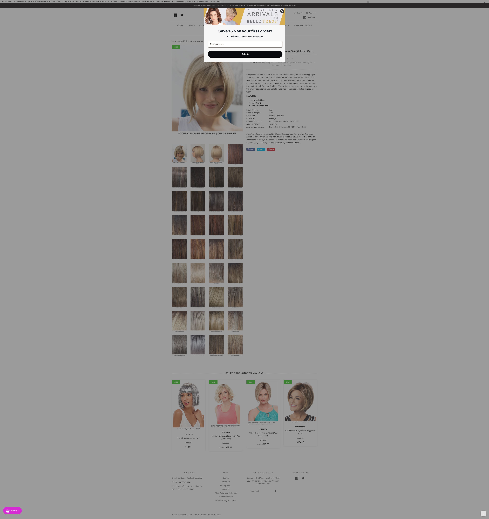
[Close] (282, 11)
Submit (245, 54)
